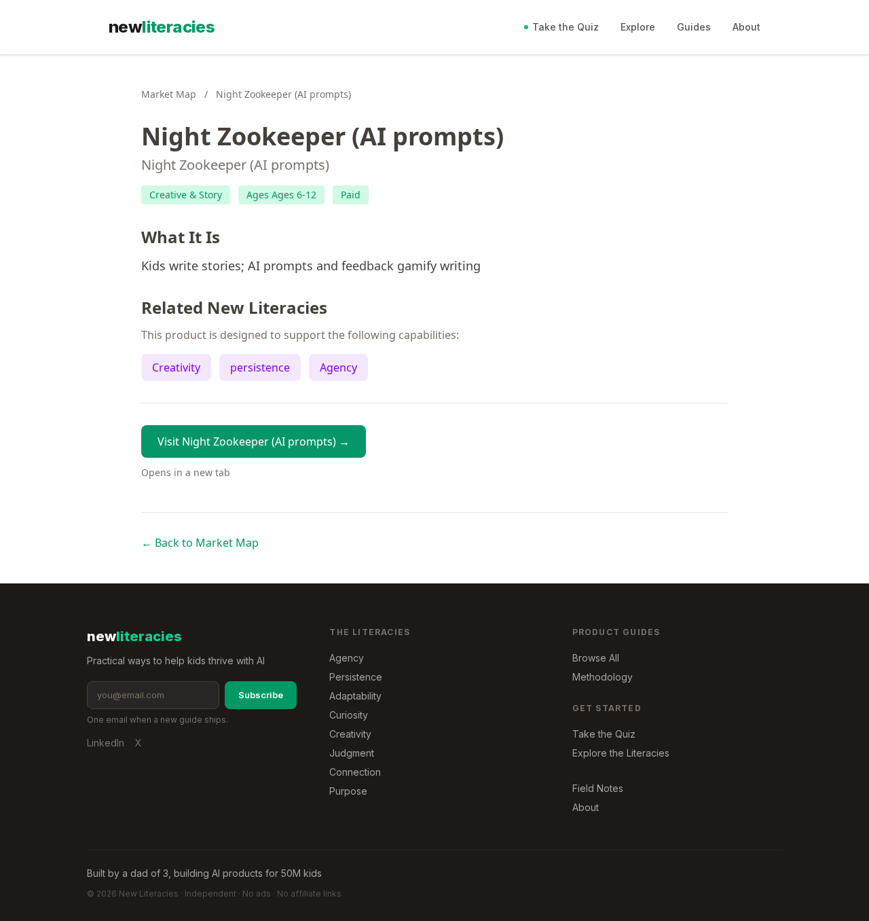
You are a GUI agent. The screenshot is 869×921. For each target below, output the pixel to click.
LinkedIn (105, 742)
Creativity (176, 367)
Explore (638, 27)
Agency (338, 367)
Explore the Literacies (620, 753)
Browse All (595, 658)
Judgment (351, 753)
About (746, 27)
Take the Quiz (565, 27)
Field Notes (597, 788)
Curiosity (348, 715)
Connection (355, 772)
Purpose (348, 791)
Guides (694, 27)
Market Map (168, 94)
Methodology (602, 677)
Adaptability (355, 696)
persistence (260, 367)
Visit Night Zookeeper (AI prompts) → (254, 441)
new (162, 27)
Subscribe (260, 694)
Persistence (355, 677)
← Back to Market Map (200, 542)
